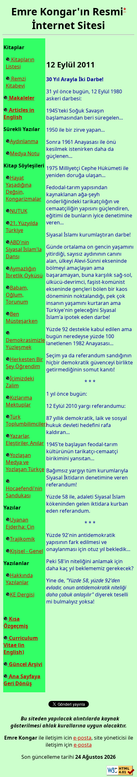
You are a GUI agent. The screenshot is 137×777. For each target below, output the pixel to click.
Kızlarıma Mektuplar (19, 401)
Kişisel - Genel (26, 551)
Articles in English (19, 113)
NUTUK (18, 210)
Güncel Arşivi (25, 664)
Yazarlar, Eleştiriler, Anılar (25, 439)
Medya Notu (25, 153)
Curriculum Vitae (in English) (21, 645)
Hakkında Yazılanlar (19, 579)
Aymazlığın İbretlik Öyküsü (24, 272)
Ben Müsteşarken (22, 317)
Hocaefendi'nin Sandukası (24, 492)
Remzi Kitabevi (16, 82)
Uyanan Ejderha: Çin (20, 523)
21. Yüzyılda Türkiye (22, 227)
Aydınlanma (24, 141)
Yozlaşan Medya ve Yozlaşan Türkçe (25, 462)
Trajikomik (22, 538)
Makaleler (21, 97)
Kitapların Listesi (20, 63)
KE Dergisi (22, 594)
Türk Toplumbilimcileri (26, 420)
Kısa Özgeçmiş (16, 622)
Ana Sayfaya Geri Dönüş (22, 680)
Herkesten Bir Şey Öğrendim (24, 363)
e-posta (82, 737)
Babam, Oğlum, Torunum (17, 294)
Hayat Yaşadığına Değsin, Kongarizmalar (23, 188)
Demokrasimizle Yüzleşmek (25, 344)
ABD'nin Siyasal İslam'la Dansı (24, 249)
